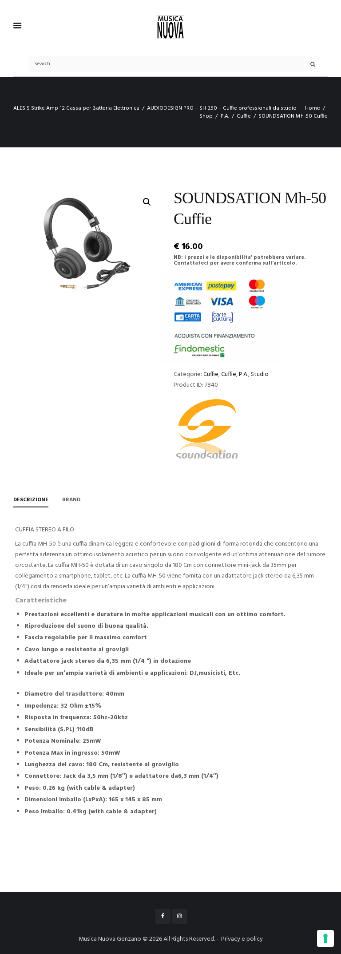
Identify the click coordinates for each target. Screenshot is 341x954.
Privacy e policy (242, 939)
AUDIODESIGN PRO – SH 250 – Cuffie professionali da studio (222, 108)
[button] (147, 202)
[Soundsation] (207, 430)
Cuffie (244, 116)
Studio (260, 374)
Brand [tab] (71, 499)
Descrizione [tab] (30, 499)
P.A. (225, 116)
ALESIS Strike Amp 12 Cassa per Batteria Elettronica (76, 108)
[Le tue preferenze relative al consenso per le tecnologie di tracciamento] (325, 938)
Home (312, 108)
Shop (206, 116)
